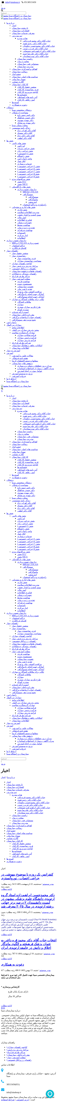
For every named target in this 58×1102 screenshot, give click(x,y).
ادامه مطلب (6, 889)
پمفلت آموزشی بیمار (16, 1057)
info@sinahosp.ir (12, 2)
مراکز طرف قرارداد (16, 1052)
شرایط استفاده (7, 1099)
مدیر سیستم (48, 884)
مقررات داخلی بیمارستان (18, 1055)
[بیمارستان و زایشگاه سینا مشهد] (16, 16)
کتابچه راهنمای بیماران (17, 1047)
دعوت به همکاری (12, 964)
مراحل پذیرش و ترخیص (17, 1050)
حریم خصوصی (22, 1099)
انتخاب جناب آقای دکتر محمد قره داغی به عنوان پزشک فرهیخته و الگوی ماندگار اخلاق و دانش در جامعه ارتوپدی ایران (29, 943)
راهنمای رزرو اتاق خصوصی (19, 1060)
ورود (3, 8)
